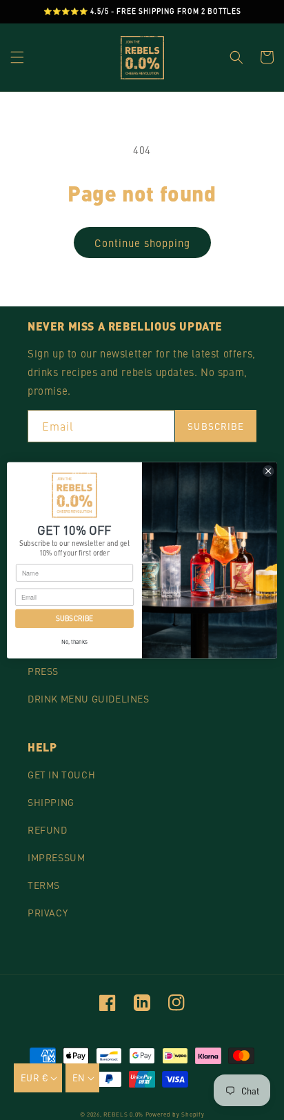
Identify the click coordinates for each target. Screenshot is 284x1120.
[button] (17, 57)
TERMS (44, 885)
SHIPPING (51, 802)
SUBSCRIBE (74, 618)
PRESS (43, 671)
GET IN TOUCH (61, 774)
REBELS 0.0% (123, 1114)
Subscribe (215, 426)
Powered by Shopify (175, 1114)
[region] (142, 11)
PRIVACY (48, 912)
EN (78, 1077)
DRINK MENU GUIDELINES (89, 698)
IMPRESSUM (56, 857)
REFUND (48, 829)
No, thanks (74, 641)
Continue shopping (142, 242)
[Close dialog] (268, 470)
